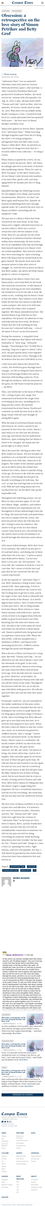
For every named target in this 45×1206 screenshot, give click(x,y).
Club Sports (20, 1159)
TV (35, 870)
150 (17, 1184)
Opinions (35, 1153)
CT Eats (4, 1159)
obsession (25, 870)
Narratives (5, 1179)
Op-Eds (33, 1161)
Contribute (34, 1179)
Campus (4, 1136)
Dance (4, 1164)
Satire (3, 1182)
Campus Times (22, 2)
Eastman (4, 1156)
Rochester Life (20, 1145)
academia (6, 1014)
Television (16, 11)
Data (33, 1133)
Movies (4, 1166)
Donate (5, 1197)
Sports (19, 1153)
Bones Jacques (10, 74)
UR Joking (5, 1187)
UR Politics (5, 1141)
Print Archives (20, 1178)
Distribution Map (36, 1187)
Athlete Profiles (21, 1156)
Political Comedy (7, 1184)
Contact (33, 1182)
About (34, 1176)
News (4, 1133)
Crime (3, 1148)
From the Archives (22, 1140)
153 (17, 1192)
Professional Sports (22, 1161)
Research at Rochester (20, 1137)
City (3, 1138)
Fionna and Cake (10, 870)
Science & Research (5, 1144)
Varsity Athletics (21, 1164)
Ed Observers (35, 1159)
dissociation (7, 1041)
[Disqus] (22, 919)
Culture (5, 11)
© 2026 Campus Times (9, 1205)
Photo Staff (39, 68)
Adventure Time (17, 866)
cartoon (32, 866)
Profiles (18, 1148)
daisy (4, 1067)
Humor (5, 1176)
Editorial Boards (36, 1156)
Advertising (34, 1184)
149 (17, 1182)
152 (17, 1190)
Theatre (4, 1171)
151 (17, 1187)
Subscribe (34, 1190)
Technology (20, 1143)
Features (20, 1133)
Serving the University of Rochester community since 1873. (15, 1118)
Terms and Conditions (24, 1205)
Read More (17, 1033)
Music (3, 1169)
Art (2, 1161)
